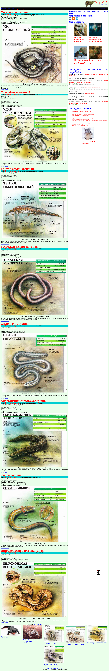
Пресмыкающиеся (12, 14)
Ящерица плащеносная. (75, 644)
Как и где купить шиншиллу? (88, 142)
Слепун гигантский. (15, 323)
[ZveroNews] (77, 19)
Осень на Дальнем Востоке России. (80, 125)
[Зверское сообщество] (70, 19)
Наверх (98, 570)
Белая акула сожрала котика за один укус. (81, 123)
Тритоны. (4, 637)
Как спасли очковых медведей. (79, 116)
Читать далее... (5, 89)
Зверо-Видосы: (7, 8)
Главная (103, 8)
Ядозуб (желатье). (51, 664)
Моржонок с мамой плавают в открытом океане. (95, 39)
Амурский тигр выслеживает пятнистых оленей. (29, 9)
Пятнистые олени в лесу (77, 124)
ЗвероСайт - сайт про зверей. (54, 668)
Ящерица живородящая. (96, 643)
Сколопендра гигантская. (92, 87)
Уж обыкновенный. (14, 12)
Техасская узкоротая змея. (19, 246)
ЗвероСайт (101, 2)
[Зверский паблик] (73, 19)
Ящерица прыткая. (51, 643)
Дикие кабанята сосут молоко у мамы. (95, 62)
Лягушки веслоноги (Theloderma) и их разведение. (88, 81)
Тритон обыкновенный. (18, 169)
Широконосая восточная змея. (22, 550)
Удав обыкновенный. (16, 92)
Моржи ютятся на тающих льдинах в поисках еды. (81, 62)
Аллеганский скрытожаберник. (23, 401)
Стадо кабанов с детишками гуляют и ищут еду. (82, 118)
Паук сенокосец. (90, 93)
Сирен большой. (12, 475)
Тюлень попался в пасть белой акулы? (80, 119)
